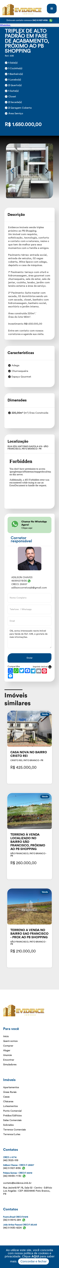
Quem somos (10, 1041)
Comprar (8, 1046)
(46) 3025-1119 (10, 1160)
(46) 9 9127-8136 (12, 1168)
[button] (52, 8)
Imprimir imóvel (40, 667)
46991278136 (19, 581)
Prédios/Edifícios (12, 1115)
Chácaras (8, 1101)
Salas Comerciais (12, 1120)
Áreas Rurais (10, 1092)
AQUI (35, 1256)
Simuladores (10, 1064)
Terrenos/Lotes (11, 1134)
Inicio (6, 1036)
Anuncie (7, 1055)
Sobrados (8, 1125)
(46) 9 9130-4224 (12, 1228)
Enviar (30, 658)
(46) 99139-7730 (12, 1176)
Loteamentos (10, 1106)
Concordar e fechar (33, 1261)
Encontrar (8, 1060)
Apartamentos (11, 1087)
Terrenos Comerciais (14, 1130)
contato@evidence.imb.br (17, 1183)
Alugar (6, 1050)
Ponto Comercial (12, 1111)
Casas (6, 1097)
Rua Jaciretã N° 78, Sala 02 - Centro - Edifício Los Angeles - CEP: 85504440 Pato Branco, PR (27, 1191)
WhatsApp (5, 25)
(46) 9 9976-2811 (12, 1220)
